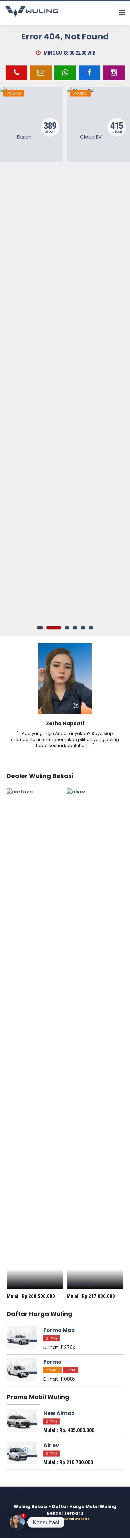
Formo (52, 1362)
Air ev (51, 1445)
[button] (39, 627)
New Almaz (59, 1413)
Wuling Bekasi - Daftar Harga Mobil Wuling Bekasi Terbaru (65, 1509)
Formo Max (59, 1330)
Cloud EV (91, 136)
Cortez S (18, 1283)
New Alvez (80, 1283)
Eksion (24, 136)
